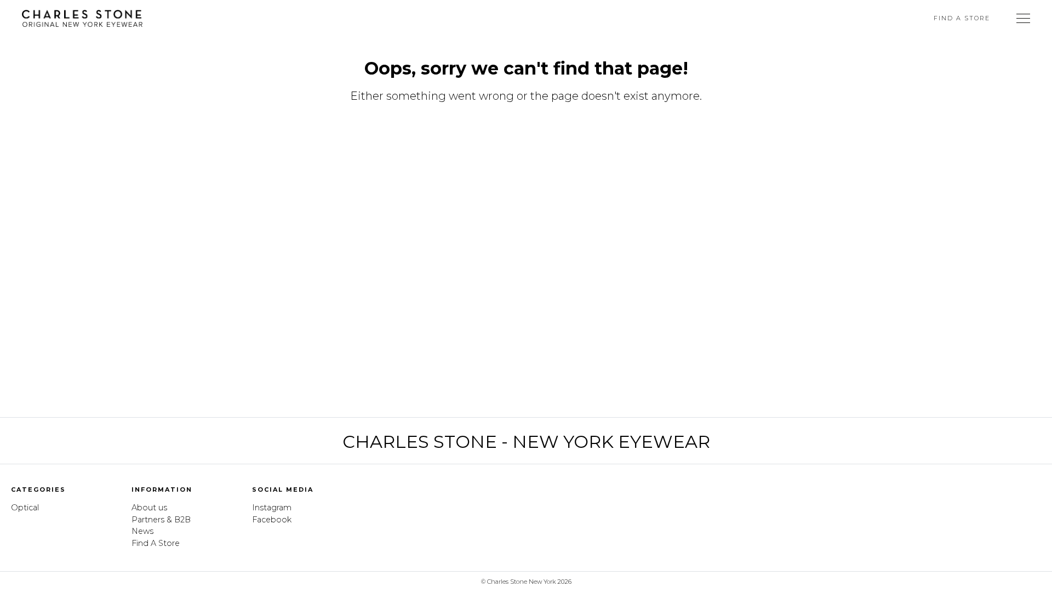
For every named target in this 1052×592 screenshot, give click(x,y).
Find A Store (962, 18)
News (142, 531)
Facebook (271, 520)
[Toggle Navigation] (1023, 18)
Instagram (271, 508)
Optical (25, 508)
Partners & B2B (161, 520)
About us (149, 508)
